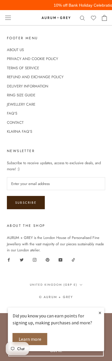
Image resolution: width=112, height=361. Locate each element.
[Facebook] (9, 260)
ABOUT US (15, 50)
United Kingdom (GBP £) (53, 285)
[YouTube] (60, 260)
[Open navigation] (8, 18)
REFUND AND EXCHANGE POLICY (35, 77)
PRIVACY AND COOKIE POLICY (32, 58)
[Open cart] (104, 18)
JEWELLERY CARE (21, 104)
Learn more (30, 339)
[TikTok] (73, 260)
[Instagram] (34, 260)
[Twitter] (22, 260)
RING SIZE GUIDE (21, 95)
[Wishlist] (93, 17)
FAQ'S (12, 113)
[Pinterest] (47, 260)
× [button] (100, 312)
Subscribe (25, 202)
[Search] (82, 17)
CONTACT (15, 122)
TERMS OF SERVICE (23, 68)
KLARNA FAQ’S (19, 131)
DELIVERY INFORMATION (27, 86)
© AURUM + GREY (56, 297)
